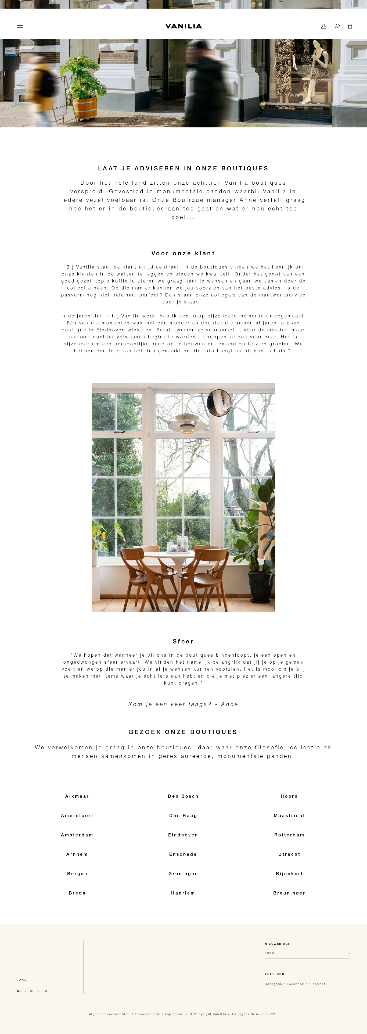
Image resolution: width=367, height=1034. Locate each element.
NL (19, 991)
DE (32, 991)
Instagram (273, 984)
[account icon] (323, 26)
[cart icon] (350, 26)
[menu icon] (19, 26)
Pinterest (318, 984)
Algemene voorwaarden (109, 1014)
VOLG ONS (274, 974)
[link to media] (183, 63)
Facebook (295, 984)
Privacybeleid (147, 1014)
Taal (22, 980)
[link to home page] (183, 26)
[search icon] (337, 26)
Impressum (174, 1014)
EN (45, 991)
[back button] (346, 956)
